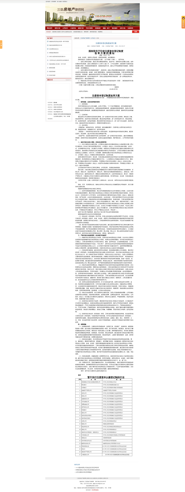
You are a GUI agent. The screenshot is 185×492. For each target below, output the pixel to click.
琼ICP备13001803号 (100, 481)
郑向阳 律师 (52, 75)
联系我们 (65, 1)
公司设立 (65, 28)
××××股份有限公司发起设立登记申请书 (87, 467)
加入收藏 (59, 1)
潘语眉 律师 (52, 71)
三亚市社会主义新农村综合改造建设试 (59, 60)
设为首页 (48, 1)
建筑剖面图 (52, 67)
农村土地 (122, 28)
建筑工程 (81, 28)
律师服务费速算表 (53, 52)
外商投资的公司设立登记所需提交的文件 (88, 470)
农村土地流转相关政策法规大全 (57, 56)
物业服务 (114, 28)
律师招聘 (86, 31)
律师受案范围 (93, 31)
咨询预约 (100, 478)
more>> (68, 80)
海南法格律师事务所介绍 (55, 45)
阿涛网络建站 (95, 490)
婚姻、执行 (106, 28)
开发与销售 (89, 28)
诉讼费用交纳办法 (53, 49)
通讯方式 (105, 478)
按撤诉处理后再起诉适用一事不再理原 (59, 41)
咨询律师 (53, 1)
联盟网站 (100, 31)
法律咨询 (130, 28)
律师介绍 (89, 478)
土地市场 (73, 28)
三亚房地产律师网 (85, 38)
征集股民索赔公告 (78, 31)
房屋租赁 (97, 28)
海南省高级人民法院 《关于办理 (57, 64)
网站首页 (49, 28)
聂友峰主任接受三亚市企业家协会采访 (62, 31)
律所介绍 (57, 28)
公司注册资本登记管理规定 (84, 472)
